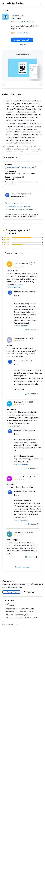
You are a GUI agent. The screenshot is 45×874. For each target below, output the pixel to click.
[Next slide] (41, 84)
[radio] (11, 592)
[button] (23, 177)
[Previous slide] (4, 84)
